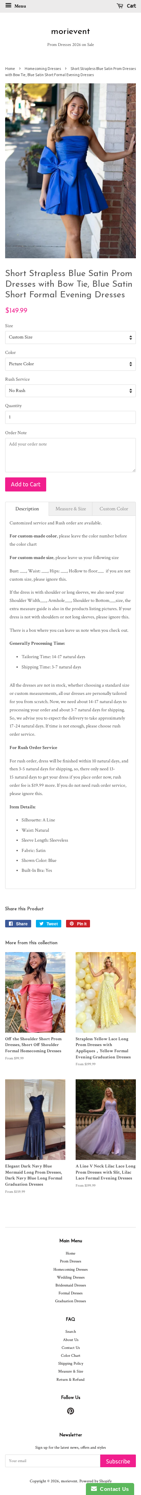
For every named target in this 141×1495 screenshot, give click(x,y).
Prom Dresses (70, 1261)
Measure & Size (70, 1371)
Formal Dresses (70, 1293)
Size (9, 326)
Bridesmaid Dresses (70, 1285)
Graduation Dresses (70, 1301)
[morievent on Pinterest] (70, 1412)
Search (70, 1331)
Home (10, 69)
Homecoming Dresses (43, 69)
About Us (70, 1339)
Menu (19, 6)
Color (10, 352)
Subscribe (118, 1461)
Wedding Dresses (71, 1277)
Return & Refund (70, 1379)
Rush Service (17, 379)
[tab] (27, 509)
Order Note (16, 433)
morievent (70, 31)
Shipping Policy (70, 1363)
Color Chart (70, 1355)
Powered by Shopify (95, 1481)
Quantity (13, 406)
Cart (131, 6)
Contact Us (71, 1347)
